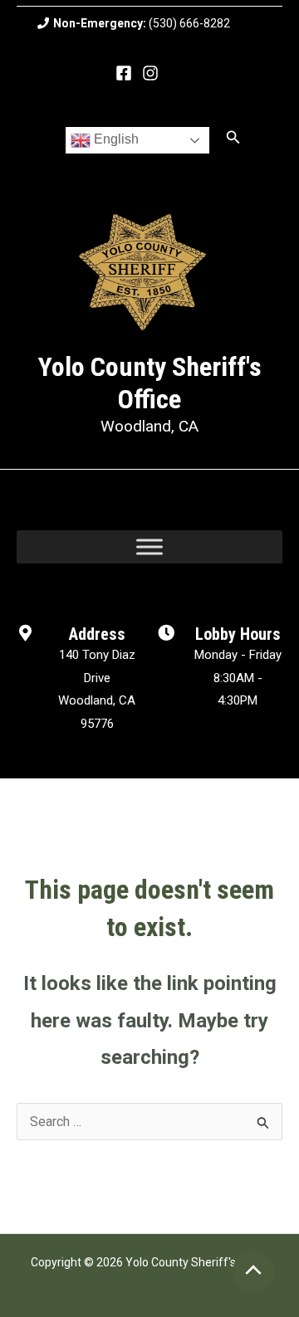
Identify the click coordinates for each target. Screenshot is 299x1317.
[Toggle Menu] (149, 547)
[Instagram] (150, 73)
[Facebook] (123, 73)
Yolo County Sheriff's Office (150, 382)
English (115, 139)
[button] (233, 137)
